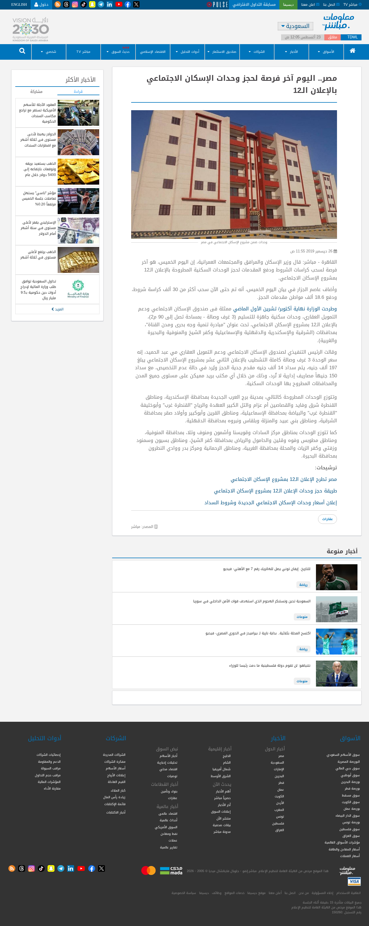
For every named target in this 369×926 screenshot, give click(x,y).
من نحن (304, 893)
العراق (279, 830)
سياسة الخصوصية (184, 893)
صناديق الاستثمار (224, 52)
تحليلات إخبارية (167, 762)
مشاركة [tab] (36, 92)
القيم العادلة (116, 782)
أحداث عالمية (168, 820)
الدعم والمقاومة (49, 761)
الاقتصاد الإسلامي (152, 52)
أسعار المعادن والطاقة (344, 849)
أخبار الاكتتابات (115, 812)
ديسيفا (204, 893)
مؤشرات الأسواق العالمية (342, 842)
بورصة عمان (352, 808)
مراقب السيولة (51, 768)
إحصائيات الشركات (49, 755)
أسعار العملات (350, 856)
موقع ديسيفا (256, 893)
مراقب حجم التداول (48, 775)
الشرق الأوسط (221, 776)
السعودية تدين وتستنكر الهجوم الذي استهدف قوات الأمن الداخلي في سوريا (251, 601)
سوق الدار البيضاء (348, 815)
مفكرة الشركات (114, 761)
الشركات (259, 52)
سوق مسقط (351, 795)
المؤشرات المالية (49, 782)
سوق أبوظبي (350, 775)
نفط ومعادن (169, 834)
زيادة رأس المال (114, 797)
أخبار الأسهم (168, 756)
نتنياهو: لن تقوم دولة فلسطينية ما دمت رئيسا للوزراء (269, 665)
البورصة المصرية (349, 761)
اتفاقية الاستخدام (348, 893)
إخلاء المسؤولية (322, 893)
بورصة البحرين (350, 782)
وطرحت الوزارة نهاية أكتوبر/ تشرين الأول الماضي (285, 308)
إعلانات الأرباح (116, 775)
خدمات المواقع (234, 893)
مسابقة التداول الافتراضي (254, 4)
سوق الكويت (351, 802)
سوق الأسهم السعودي (343, 755)
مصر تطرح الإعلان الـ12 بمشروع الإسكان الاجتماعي (284, 479)
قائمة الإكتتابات (114, 804)
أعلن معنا (275, 893)
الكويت (279, 796)
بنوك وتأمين (169, 791)
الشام (227, 762)
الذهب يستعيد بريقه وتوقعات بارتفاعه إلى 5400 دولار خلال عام (40, 169)
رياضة (303, 585)
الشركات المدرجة (114, 755)
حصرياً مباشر (222, 798)
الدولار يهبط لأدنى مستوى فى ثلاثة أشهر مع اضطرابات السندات (38, 139)
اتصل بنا (329, 4)
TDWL (352, 37)
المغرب (279, 810)
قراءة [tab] (78, 92)
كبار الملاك (118, 790)
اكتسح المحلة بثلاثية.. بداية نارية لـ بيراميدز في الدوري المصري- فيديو (258, 633)
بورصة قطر (352, 788)
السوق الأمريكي (166, 827)
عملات (173, 840)
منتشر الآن (223, 818)
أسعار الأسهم (115, 768)
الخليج (227, 756)
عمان (280, 789)
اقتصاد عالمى (168, 813)
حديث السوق (120, 52)
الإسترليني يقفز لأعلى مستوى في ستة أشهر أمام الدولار (38, 228)
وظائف (216, 893)
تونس (280, 816)
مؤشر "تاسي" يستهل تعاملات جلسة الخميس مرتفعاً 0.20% (39, 198)
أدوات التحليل (190, 52)
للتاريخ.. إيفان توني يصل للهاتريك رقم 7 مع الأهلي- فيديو (266, 569)
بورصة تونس (351, 822)
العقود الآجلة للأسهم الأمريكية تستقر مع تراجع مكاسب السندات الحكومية (37, 113)
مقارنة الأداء (52, 788)
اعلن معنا (308, 4)
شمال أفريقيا (221, 769)
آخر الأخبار (224, 805)
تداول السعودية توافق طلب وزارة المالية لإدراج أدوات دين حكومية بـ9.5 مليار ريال (38, 289)
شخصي (51, 52)
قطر (281, 783)
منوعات (302, 617)
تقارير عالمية (168, 847)
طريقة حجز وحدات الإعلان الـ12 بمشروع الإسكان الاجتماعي (275, 490)
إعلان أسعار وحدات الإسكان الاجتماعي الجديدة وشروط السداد (270, 502)
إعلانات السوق (221, 811)
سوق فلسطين (349, 829)
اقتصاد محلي (168, 769)
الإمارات (279, 769)
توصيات (172, 776)
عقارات (327, 519)
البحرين (279, 776)
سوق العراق (351, 836)
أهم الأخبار (223, 791)
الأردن (280, 803)
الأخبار (294, 52)
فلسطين (278, 823)
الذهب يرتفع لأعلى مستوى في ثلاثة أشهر (38, 254)
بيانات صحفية (222, 825)
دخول (43, 4)
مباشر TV (83, 52)
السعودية (277, 762)
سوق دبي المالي (348, 768)
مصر (281, 756)
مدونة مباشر (222, 832)
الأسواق (328, 52)
